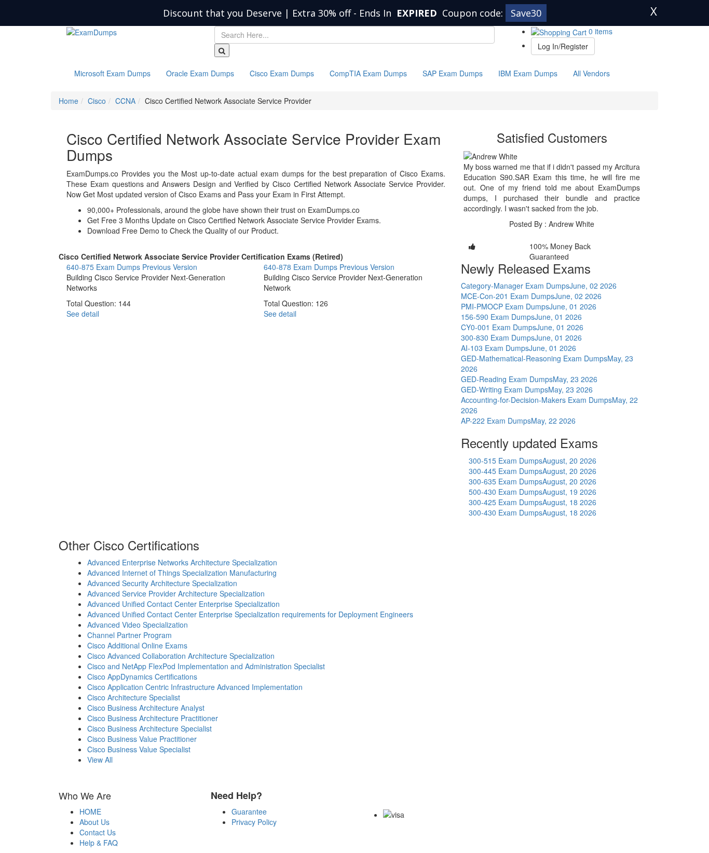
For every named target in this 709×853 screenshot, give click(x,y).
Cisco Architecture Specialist (133, 697)
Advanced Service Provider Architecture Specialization (176, 593)
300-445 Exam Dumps (532, 471)
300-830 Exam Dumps (521, 337)
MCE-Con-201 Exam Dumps (531, 296)
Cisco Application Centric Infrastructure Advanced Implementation (195, 687)
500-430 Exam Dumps (532, 491)
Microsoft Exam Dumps (112, 73)
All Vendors (591, 73)
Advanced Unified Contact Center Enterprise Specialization (183, 604)
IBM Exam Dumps (527, 73)
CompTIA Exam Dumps (368, 73)
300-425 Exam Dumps (532, 502)
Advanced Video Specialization (137, 624)
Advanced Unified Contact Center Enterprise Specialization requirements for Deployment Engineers (250, 614)
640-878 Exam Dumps (329, 267)
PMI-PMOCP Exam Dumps (528, 306)
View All (100, 759)
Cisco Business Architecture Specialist (149, 728)
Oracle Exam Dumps (200, 73)
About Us (94, 822)
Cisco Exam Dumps (282, 73)
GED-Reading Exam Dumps (529, 379)
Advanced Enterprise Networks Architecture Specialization (182, 562)
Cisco (97, 101)
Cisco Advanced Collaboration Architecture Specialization (181, 656)
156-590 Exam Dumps (521, 317)
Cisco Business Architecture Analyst (145, 707)
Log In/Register (563, 46)
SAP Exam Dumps (452, 73)
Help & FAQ (98, 842)
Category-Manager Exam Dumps (539, 285)
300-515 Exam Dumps (532, 460)
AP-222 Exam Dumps (518, 420)
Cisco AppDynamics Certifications (142, 676)
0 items (599, 31)
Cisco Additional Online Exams (137, 645)
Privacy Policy (254, 822)
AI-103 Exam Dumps (518, 348)
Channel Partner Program (129, 635)
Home (68, 101)
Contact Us (97, 832)
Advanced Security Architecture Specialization (162, 583)
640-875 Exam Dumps (131, 267)
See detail (82, 313)
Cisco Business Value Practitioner (142, 739)
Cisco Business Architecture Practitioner (152, 718)
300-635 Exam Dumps (532, 481)
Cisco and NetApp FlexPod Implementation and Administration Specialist (206, 666)
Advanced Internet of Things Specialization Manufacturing (182, 572)
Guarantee (249, 811)
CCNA (125, 101)
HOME (90, 811)
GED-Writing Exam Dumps (527, 389)
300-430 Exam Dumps (532, 512)
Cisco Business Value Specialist (138, 749)
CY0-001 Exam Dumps (522, 327)
